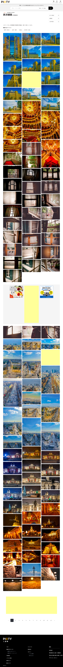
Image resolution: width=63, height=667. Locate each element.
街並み (20, 30)
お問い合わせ (31, 655)
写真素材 (8, 655)
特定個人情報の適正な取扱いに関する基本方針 (54, 655)
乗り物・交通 (27, 30)
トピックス (30, 646)
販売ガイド (9, 660)
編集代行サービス (10, 649)
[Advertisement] (31, 79)
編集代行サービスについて (12, 653)
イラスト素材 (9, 658)
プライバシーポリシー (53, 657)
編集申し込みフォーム (11, 651)
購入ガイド (9, 663)
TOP (4, 12)
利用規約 (50, 650)
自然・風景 (14, 30)
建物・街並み (7, 30)
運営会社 (29, 649)
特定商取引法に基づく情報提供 (54, 652)
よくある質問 (31, 653)
